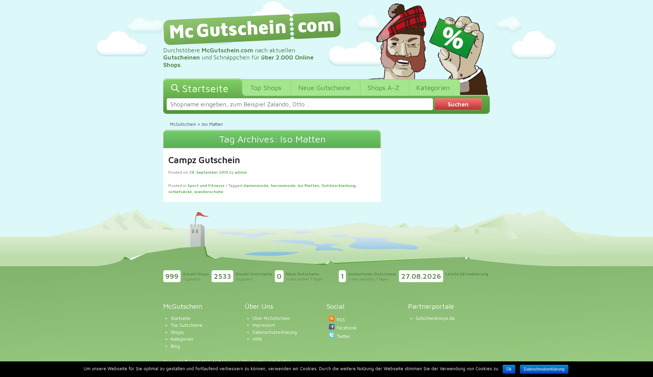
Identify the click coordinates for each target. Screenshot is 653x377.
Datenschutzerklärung (274, 332)
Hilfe (257, 339)
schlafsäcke (180, 191)
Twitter (343, 336)
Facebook (347, 327)
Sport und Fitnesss (205, 185)
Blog (175, 346)
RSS (341, 319)
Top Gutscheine (186, 325)
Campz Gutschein (204, 160)
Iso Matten (308, 185)
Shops (177, 332)
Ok (509, 369)
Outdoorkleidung (338, 185)
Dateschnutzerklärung (544, 369)
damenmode (255, 185)
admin (241, 172)
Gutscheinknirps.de (435, 318)
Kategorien (182, 339)
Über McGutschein (271, 318)
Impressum (263, 325)
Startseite (180, 318)
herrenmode (283, 185)
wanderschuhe (208, 191)
